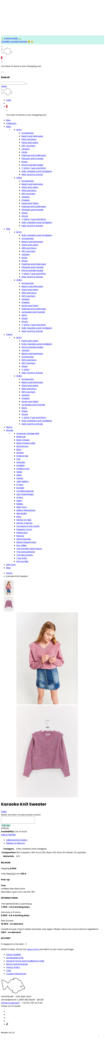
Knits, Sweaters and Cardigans (37, 171)
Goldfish (20, 465)
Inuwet (19, 478)
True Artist (21, 558)
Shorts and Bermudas (32, 164)
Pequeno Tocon (24, 529)
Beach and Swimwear (32, 136)
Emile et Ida (22, 455)
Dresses (26, 200)
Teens (9, 334)
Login (8, 100)
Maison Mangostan (25, 510)
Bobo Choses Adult (25, 443)
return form (33, 949)
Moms (9, 427)
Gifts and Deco (29, 139)
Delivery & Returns (15, 843)
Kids (8, 228)
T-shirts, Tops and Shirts (34, 168)
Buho (18, 449)
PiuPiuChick (22, 532)
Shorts (25, 216)
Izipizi (19, 475)
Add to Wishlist (8, 834)
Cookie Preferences (16, 973)
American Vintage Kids (27, 433)
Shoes (25, 161)
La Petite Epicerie (25, 491)
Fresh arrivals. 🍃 (12, 38)
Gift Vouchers (28, 145)
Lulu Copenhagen (25, 494)
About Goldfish (13, 954)
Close (4, 86)
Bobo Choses (23, 439)
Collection (11, 123)
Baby (8, 126)
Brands (9, 430)
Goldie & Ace (22, 468)
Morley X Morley (24, 523)
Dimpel (20, 452)
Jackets (26, 148)
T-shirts (25, 369)
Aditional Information (16, 839)
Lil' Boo (19, 497)
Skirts (24, 315)
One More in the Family (28, 526)
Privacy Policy (13, 967)
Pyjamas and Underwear (34, 155)
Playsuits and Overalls (32, 158)
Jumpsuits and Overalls (33, 312)
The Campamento (25, 551)
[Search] (26, 83)
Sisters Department (26, 542)
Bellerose (21, 436)
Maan (19, 500)
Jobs (8, 970)
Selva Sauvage (23, 539)
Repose (20, 535)
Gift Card (10, 564)
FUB (18, 459)
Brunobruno (22, 446)
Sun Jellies (21, 545)
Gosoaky (20, 462)
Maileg (19, 503)
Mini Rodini (21, 513)
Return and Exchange (17, 964)
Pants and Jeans (30, 142)
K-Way (19, 484)
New (8, 120)
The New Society (24, 555)
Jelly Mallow (22, 481)
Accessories (28, 132)
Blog (8, 567)
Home (9, 573)
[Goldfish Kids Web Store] (6, 54)
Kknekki (20, 487)
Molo (18, 516)
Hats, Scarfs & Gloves (32, 174)
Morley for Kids (23, 519)
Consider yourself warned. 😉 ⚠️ (17, 41)
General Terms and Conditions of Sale (25, 960)
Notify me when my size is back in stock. (21, 814)
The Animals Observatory (29, 548)
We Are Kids (22, 561)
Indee (19, 471)
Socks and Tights (30, 203)
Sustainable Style (14, 957)
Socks (24, 152)
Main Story (21, 507)
